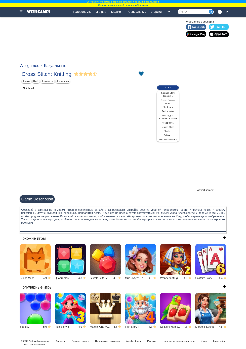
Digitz (36, 81)
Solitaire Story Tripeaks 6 (168, 94)
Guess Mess (168, 127)
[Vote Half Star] (95, 74)
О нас (204, 341)
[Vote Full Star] (76, 74)
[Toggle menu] (23, 12)
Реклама (151, 341)
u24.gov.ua (141, 5)
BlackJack (168, 107)
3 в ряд (101, 11)
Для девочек (62, 81)
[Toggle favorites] (140, 74)
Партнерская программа (107, 341)
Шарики (156, 11)
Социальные (137, 11)
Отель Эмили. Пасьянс (168, 101)
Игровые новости (80, 341)
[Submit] (211, 12)
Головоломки (82, 11)
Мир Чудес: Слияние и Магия (168, 117)
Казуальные (55, 65)
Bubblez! (168, 135)
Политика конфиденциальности (178, 341)
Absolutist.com (133, 341)
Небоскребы (168, 123)
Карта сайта (219, 341)
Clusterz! (168, 131)
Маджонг (117, 11)
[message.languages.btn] (220, 12)
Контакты (60, 341)
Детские (26, 81)
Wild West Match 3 (168, 139)
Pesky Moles (168, 111)
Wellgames (29, 65)
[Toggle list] (169, 12)
